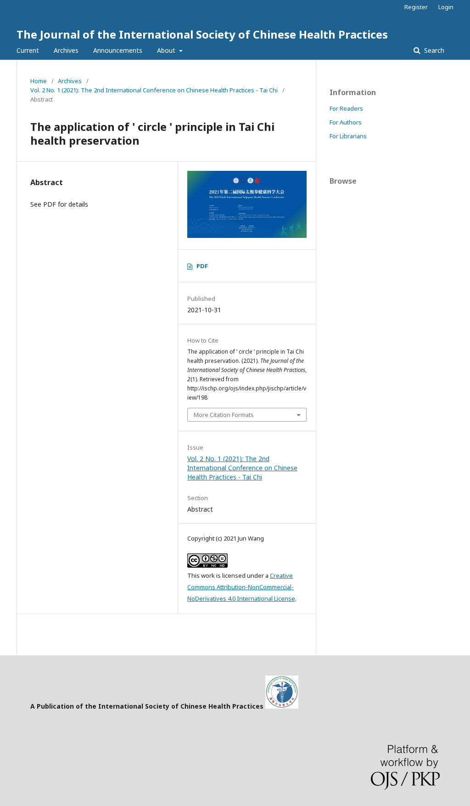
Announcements (117, 50)
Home (38, 81)
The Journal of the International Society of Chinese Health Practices (202, 34)
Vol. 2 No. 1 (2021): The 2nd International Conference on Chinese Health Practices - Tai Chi (154, 90)
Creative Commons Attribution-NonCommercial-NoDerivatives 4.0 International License (241, 587)
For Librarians (348, 136)
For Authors (346, 122)
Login (445, 7)
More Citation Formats (224, 415)
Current (28, 50)
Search (433, 50)
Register (416, 7)
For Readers (346, 108)
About (167, 50)
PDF (202, 266)
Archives (66, 50)
